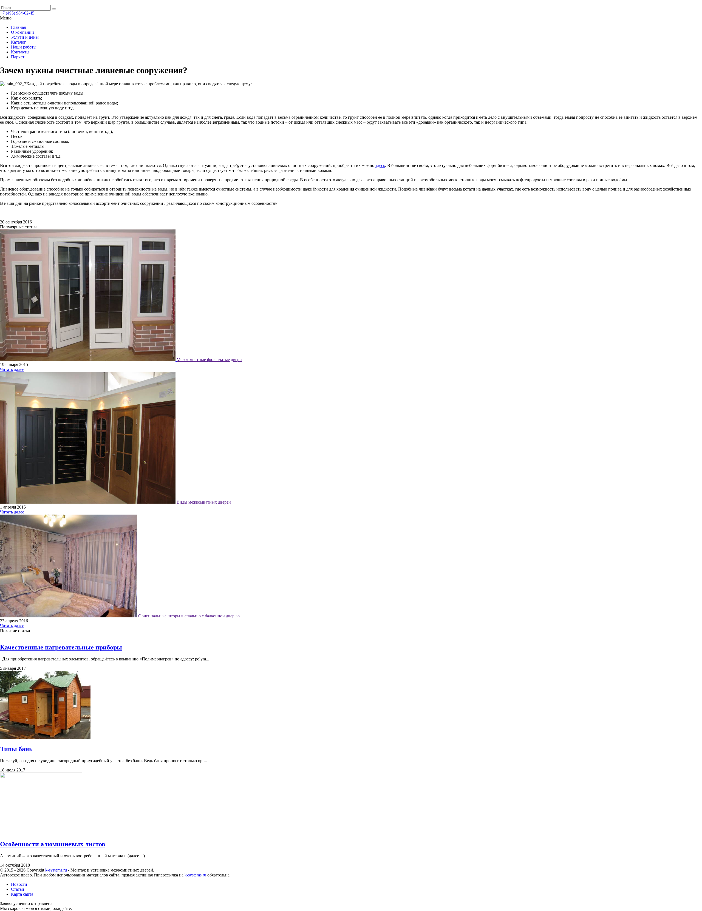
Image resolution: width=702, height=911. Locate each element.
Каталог (18, 42)
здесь (380, 165)
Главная (18, 27)
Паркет (17, 57)
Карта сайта (22, 894)
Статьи (17, 889)
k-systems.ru (56, 870)
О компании (22, 32)
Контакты (20, 52)
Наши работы (23, 47)
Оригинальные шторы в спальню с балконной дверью (189, 616)
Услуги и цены (25, 37)
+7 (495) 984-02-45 (17, 13)
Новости (19, 884)
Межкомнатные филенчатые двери (209, 359)
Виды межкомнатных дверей (204, 502)
